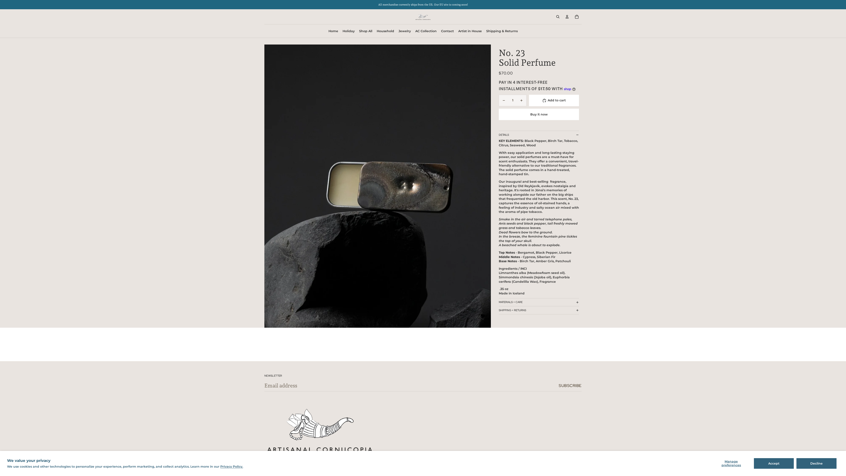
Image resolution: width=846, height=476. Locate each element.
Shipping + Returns (512, 310)
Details (504, 135)
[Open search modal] (558, 17)
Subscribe (570, 385)
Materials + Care (511, 302)
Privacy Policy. (231, 467)
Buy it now (539, 114)
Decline (816, 463)
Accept (773, 463)
